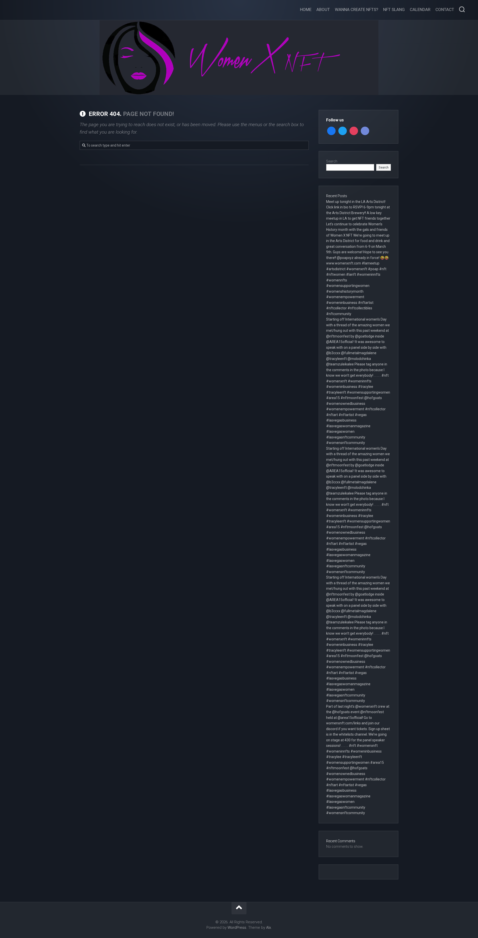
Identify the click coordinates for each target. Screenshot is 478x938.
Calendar (420, 9)
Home (305, 9)
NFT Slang (394, 9)
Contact (444, 9)
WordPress (237, 927)
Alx (268, 927)
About (323, 9)
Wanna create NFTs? (356, 9)
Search (331, 161)
